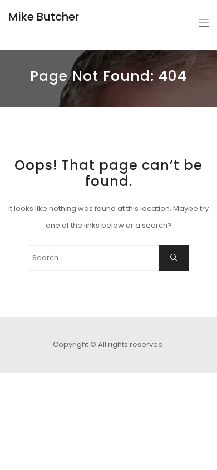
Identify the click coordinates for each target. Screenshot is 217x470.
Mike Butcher (43, 17)
